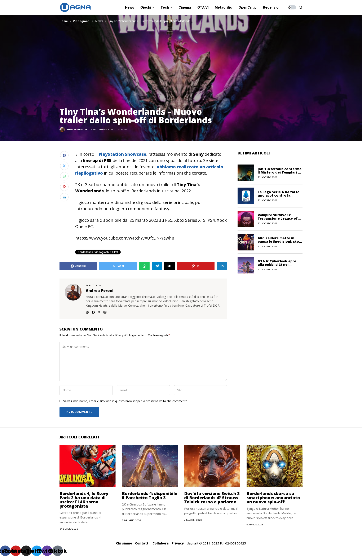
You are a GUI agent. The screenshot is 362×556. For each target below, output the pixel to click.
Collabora (161, 543)
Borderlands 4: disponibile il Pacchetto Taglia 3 (149, 495)
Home (63, 21)
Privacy (178, 543)
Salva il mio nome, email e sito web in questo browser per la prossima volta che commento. (125, 401)
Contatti (142, 543)
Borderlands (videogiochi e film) (98, 252)
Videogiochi (81, 21)
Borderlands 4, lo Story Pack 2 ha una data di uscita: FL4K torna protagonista (83, 500)
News (99, 21)
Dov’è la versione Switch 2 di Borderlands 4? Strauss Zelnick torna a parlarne (212, 498)
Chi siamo (124, 543)
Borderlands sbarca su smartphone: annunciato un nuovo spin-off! (273, 498)
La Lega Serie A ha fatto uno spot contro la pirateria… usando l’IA (279, 195)
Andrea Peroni (76, 129)
